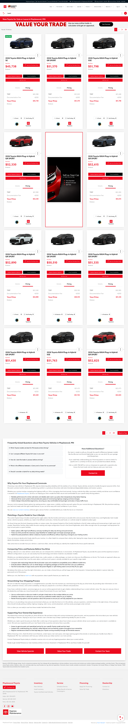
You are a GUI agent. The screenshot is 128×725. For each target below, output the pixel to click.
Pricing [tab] (27, 88)
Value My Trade (84, 689)
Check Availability (31, 76)
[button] (37, 55)
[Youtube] (12, 706)
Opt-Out (70, 722)
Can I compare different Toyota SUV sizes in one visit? (27, 454)
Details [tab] (17, 88)
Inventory (38, 683)
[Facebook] (4, 706)
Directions (106, 689)
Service (60, 683)
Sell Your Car (23, 80)
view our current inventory (21, 510)
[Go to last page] (126, 29)
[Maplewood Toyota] (11, 6)
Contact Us (93, 473)
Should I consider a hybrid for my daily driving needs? (27, 471)
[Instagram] (8, 706)
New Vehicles (38, 686)
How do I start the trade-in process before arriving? (26, 460)
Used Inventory (38, 689)
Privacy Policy (16, 722)
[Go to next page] (122, 29)
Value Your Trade (64, 651)
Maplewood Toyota (23, 493)
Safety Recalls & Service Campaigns (57, 722)
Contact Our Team (102, 651)
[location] (70, 1)
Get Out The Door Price (32, 65)
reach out (28, 575)
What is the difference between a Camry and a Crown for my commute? (33, 465)
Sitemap (31, 722)
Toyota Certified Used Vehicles (43, 692)
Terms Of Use (24, 722)
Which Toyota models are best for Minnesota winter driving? (29, 448)
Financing (84, 683)
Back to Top (123, 433)
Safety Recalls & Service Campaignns (64, 690)
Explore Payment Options (14, 76)
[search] (126, 6)
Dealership (107, 683)
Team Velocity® (101, 722)
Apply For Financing (86, 686)
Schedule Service (62, 686)
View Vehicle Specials (25, 651)
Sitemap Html (37, 722)
